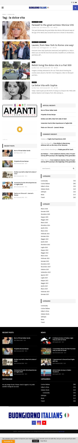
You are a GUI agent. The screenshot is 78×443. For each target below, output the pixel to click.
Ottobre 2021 (45, 269)
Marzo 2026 (44, 209)
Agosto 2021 (44, 275)
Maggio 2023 (44, 239)
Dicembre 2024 (45, 225)
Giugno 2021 (44, 280)
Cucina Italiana (45, 183)
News (41, 22)
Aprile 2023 (44, 242)
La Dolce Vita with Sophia (44, 85)
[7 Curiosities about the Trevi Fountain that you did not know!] (46, 351)
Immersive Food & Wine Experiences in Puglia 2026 (56, 123)
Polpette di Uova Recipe (21, 161)
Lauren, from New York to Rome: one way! (53, 45)
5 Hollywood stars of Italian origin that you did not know (63, 339)
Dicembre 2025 (45, 214)
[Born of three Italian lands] (7, 153)
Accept (35, 441)
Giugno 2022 (44, 250)
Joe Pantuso (44, 154)
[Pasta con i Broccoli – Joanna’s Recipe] (7, 196)
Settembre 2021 (46, 272)
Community (44, 181)
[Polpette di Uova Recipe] (7, 163)
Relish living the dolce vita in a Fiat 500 (51, 65)
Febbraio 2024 (45, 233)
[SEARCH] (74, 168)
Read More (43, 441)
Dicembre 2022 (45, 244)
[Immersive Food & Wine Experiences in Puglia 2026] (7, 185)
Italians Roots (43, 42)
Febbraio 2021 (45, 291)
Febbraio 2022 (45, 258)
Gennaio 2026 (45, 211)
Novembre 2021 (46, 267)
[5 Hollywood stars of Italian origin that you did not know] (46, 340)
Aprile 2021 (44, 286)
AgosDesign (61, 431)
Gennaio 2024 (45, 236)
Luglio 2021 (44, 278)
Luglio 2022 (44, 247)
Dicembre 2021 (45, 264)
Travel (33, 62)
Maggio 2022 (44, 253)
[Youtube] (44, 423)
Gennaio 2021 (45, 294)
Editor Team (36, 27)
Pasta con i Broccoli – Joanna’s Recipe (52, 127)
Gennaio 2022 (45, 261)
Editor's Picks (35, 22)
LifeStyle (34, 82)
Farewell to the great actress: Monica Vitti (53, 25)
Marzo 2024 (44, 231)
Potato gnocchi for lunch (65, 149)
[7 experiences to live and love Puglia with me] (46, 362)
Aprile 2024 (44, 228)
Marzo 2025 (44, 222)
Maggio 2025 (44, 220)
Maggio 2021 (44, 283)
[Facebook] (34, 423)
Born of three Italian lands (22, 150)
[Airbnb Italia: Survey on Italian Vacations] (46, 372)
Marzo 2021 (44, 289)
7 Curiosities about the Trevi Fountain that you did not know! (64, 349)
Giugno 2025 (44, 217)
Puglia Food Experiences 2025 (57, 139)
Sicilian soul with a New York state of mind (53, 119)
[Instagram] (39, 423)
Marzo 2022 (44, 256)
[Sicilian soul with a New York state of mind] (7, 174)
